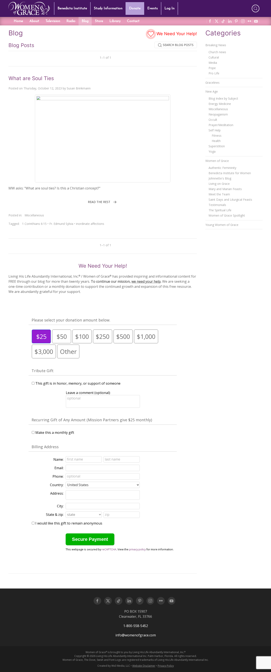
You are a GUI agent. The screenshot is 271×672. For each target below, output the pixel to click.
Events (152, 8)
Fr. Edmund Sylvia (61, 224)
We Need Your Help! (176, 33)
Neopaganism (218, 114)
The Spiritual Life (220, 210)
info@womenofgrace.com (135, 635)
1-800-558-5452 (135, 625)
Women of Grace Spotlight (227, 215)
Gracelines (212, 83)
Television (53, 21)
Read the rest (99, 202)
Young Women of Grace (221, 225)
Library (115, 21)
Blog (85, 21)
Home (18, 21)
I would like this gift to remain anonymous (68, 523)
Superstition (217, 146)
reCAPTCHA (109, 549)
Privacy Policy (166, 666)
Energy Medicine (220, 104)
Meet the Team (219, 194)
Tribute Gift (43, 370)
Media (213, 63)
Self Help (215, 130)
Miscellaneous (34, 215)
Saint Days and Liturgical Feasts (230, 200)
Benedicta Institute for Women (230, 173)
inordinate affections (90, 224)
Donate (135, 8)
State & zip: (55, 514)
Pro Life (214, 73)
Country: (57, 485)
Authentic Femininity (222, 168)
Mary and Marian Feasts (225, 189)
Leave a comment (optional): (88, 392)
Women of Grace (217, 161)
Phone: (58, 476)
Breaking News (215, 45)
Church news (217, 52)
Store (99, 21)
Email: (59, 468)
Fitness (216, 136)
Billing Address (45, 446)
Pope (212, 68)
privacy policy (137, 549)
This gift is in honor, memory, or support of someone (77, 383)
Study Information (108, 8)
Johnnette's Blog (220, 178)
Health (216, 141)
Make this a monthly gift (54, 432)
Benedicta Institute (72, 8)
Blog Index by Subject (223, 98)
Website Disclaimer (143, 666)
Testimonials (217, 205)
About (34, 21)
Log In (169, 8)
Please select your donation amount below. (71, 320)
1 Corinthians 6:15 (34, 224)
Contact (133, 21)
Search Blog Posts (178, 45)
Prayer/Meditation (221, 125)
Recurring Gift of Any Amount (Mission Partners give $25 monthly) (92, 419)
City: (60, 506)
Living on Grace (219, 184)
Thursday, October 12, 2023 (43, 88)
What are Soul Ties (31, 78)
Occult (213, 120)
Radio (70, 21)
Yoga (212, 151)
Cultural (214, 57)
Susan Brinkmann (79, 88)
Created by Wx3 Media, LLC (113, 666)
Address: (57, 493)
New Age (211, 91)
